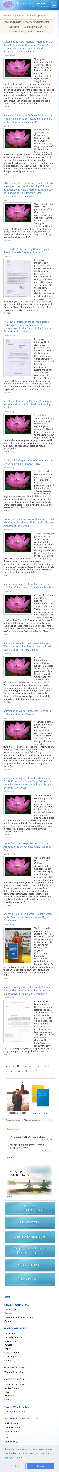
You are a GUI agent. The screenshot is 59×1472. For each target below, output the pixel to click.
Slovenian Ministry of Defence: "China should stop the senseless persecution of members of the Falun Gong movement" (28, 118)
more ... (7, 106)
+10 (44, 1070)
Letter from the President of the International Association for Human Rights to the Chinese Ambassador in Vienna (28, 522)
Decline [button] (15, 1466)
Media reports (11, 1356)
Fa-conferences (11, 1340)
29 (37, 1066)
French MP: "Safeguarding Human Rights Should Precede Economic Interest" (26, 250)
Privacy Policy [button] (13, 1457)
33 (19, 1070)
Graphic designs (12, 1430)
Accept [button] (41, 1466)
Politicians (14, 27)
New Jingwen (14, 1129)
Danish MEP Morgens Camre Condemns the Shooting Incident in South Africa (28, 462)
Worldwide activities (14, 1372)
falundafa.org (11, 1441)
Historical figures (12, 1427)
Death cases (10, 1309)
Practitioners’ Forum (14, 1411)
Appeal (7, 1348)
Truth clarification (13, 1336)
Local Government (12, 22)
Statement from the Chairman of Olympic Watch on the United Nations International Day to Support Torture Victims (27, 646)
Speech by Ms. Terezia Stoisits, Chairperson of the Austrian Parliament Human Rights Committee (27, 917)
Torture (8, 1313)
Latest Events (10, 1333)
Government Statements (37, 22)
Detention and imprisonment (19, 1317)
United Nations (16, 32)
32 (12, 1070)
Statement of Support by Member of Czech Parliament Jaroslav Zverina (27, 712)
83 (36, 1070)
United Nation (11, 1387)
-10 (13, 1066)
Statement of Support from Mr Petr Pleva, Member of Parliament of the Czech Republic (28, 586)
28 (30, 1066)
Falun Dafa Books (40, 1113)
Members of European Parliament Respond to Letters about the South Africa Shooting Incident (27, 404)
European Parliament (33, 27)
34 (26, 1070)
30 (45, 1066)
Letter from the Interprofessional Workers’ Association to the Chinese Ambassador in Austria (27, 846)
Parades (8, 1344)
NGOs (30, 32)
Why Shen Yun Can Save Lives (27, 1137)
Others (40, 32)
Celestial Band (11, 1352)
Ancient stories (11, 1423)
